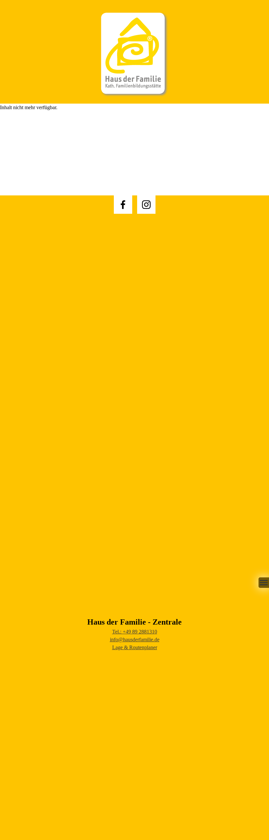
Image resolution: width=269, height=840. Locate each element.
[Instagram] (146, 204)
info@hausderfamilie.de (134, 639)
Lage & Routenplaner (134, 647)
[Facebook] (123, 204)
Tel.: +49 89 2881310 (134, 631)
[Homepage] (134, 51)
